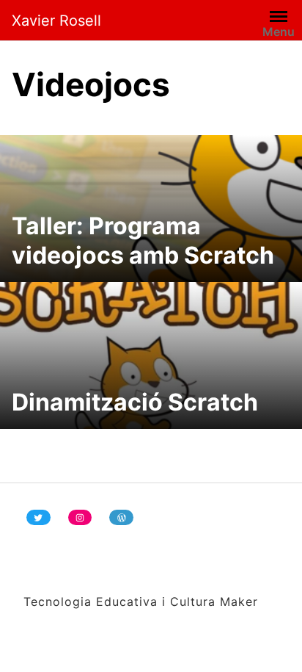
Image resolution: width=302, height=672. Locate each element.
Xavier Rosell (56, 20)
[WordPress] (121, 517)
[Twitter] (38, 517)
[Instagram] (80, 517)
